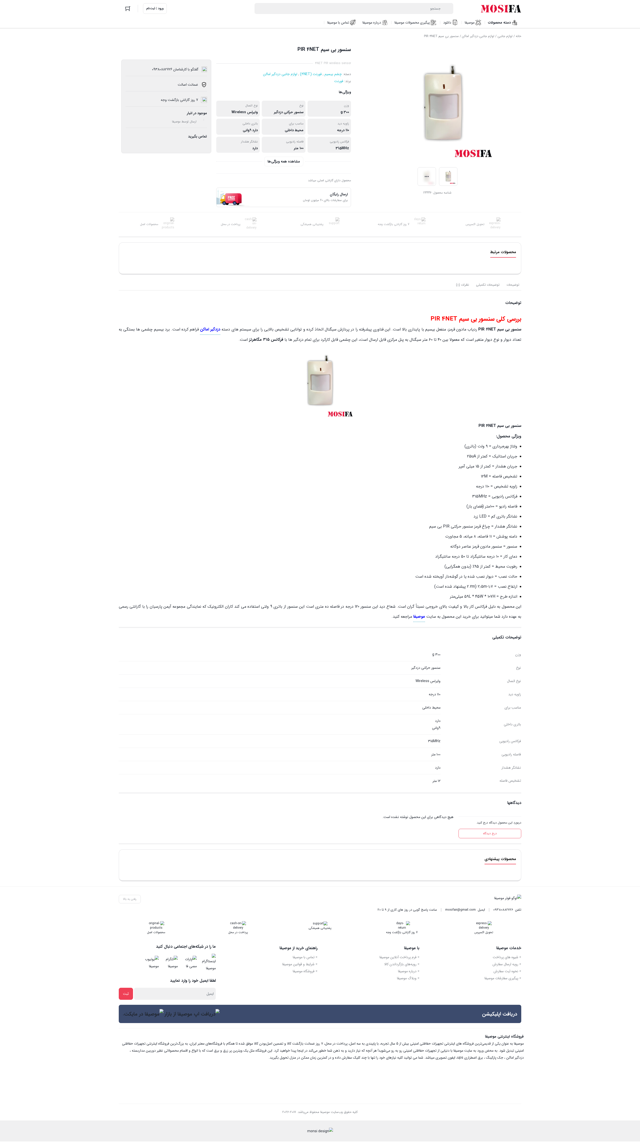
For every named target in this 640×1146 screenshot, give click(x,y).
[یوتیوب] (151, 963)
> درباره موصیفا (409, 971)
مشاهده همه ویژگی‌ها (284, 161)
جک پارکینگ (494, 1057)
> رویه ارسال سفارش (506, 964)
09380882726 (503, 909)
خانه (518, 36)
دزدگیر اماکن (515, 1057)
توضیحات (512, 284)
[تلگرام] (170, 963)
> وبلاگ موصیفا (408, 978)
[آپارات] (189, 963)
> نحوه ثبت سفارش (507, 971)
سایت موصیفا (463, 1050)
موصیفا (419, 616)
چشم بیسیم (333, 74)
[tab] (512, 285)
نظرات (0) (462, 284)
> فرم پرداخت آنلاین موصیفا (400, 957)
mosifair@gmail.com (460, 909)
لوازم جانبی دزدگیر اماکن (478, 36)
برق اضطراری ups (470, 1057)
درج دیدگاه (490, 833)
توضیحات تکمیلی (488, 284)
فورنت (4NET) (311, 74)
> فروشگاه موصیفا (305, 971)
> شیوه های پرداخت (507, 957)
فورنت (338, 81)
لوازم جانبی (505, 36)
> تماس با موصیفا (305, 957)
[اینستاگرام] (208, 963)
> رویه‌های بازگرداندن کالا (402, 964)
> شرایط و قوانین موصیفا (300, 964)
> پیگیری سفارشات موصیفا (502, 978)
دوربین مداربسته (144, 1050)
